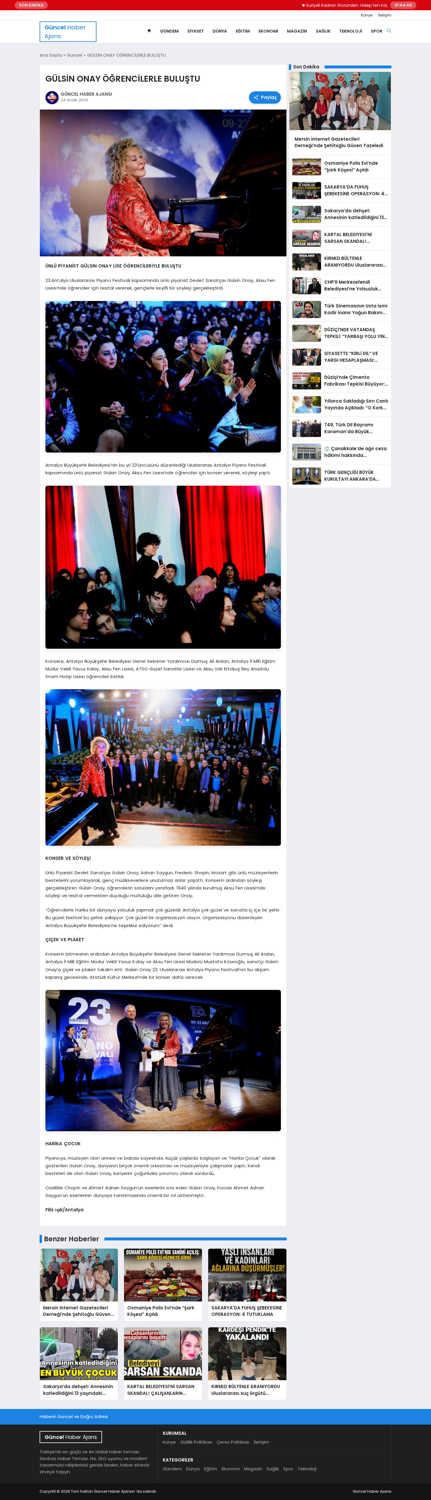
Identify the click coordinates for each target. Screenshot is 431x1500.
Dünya (220, 31)
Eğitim (243, 31)
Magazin (297, 31)
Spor (376, 31)
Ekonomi (268, 31)
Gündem (169, 31)
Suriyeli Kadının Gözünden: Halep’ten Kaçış (298, 5)
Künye (367, 15)
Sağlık (323, 31)
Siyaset (195, 31)
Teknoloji (350, 31)
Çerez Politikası (233, 1442)
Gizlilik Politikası (196, 1442)
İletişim (384, 15)
